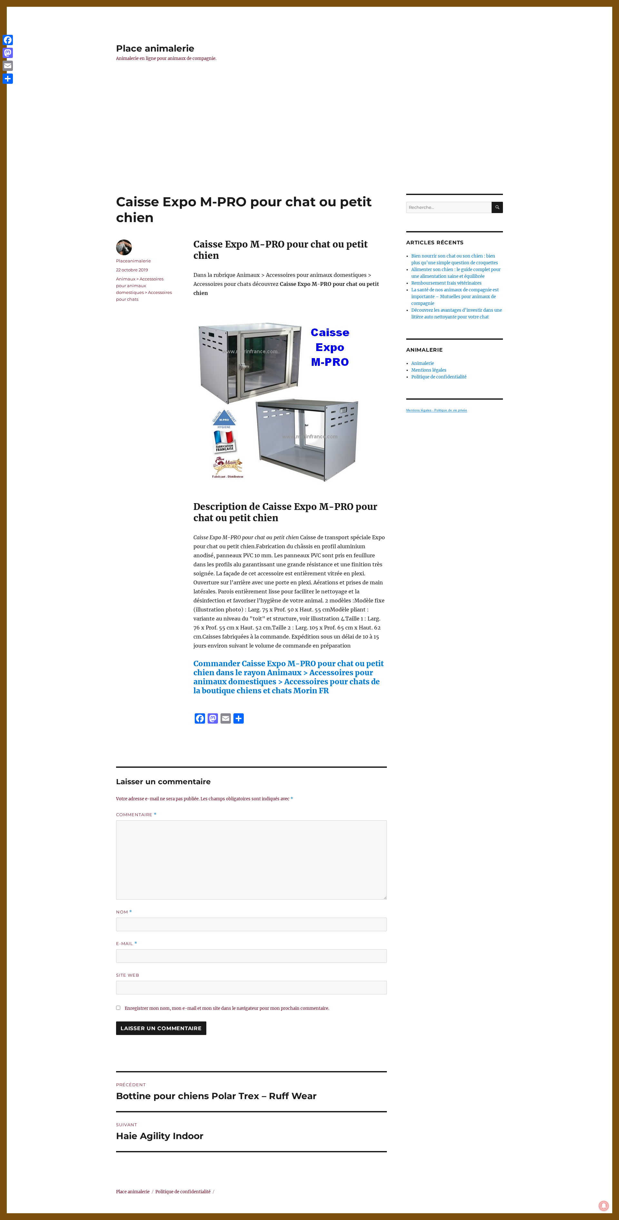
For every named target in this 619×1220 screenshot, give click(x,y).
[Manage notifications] (604, 1206)
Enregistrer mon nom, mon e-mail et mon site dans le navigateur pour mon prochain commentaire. (227, 1008)
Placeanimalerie (133, 260)
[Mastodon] (7, 52)
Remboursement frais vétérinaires (446, 283)
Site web (127, 975)
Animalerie (422, 363)
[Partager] (7, 78)
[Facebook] (7, 40)
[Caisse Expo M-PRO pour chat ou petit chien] (290, 399)
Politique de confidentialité (439, 377)
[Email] (7, 65)
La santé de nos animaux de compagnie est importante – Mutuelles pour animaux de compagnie (455, 296)
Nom (124, 912)
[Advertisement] (309, 146)
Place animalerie (155, 48)
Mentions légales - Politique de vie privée (436, 410)
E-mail (126, 943)
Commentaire (136, 814)
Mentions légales (429, 370)
